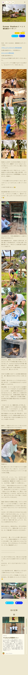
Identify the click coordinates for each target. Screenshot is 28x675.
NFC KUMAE (17, 33)
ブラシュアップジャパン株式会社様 (11, 48)
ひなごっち (22, 33)
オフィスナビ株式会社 (7, 53)
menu (24, 2)
